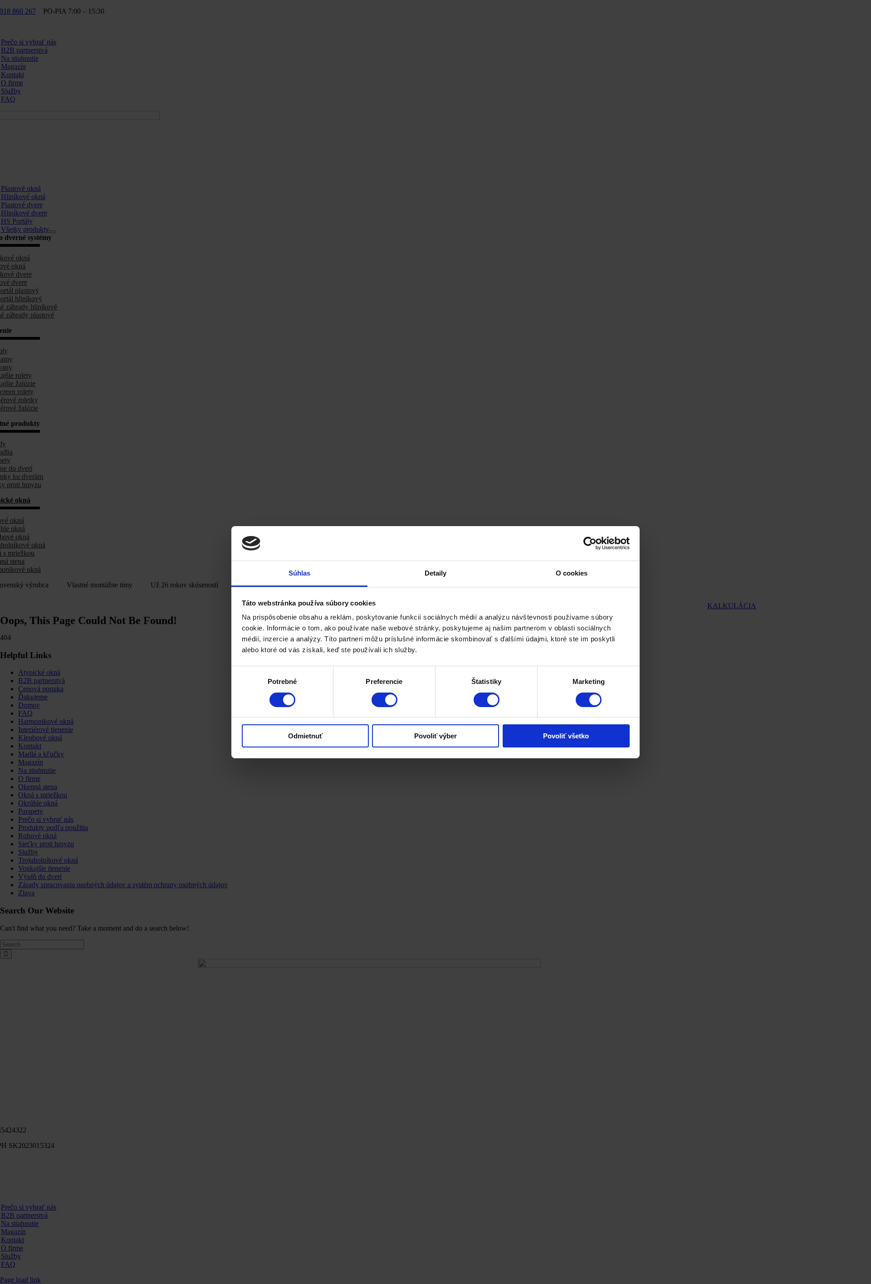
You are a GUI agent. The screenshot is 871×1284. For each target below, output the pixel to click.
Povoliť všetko (566, 736)
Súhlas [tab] (300, 573)
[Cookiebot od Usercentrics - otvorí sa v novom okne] (590, 543)
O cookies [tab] (572, 573)
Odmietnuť (305, 736)
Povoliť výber (435, 736)
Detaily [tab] (436, 573)
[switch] (384, 700)
